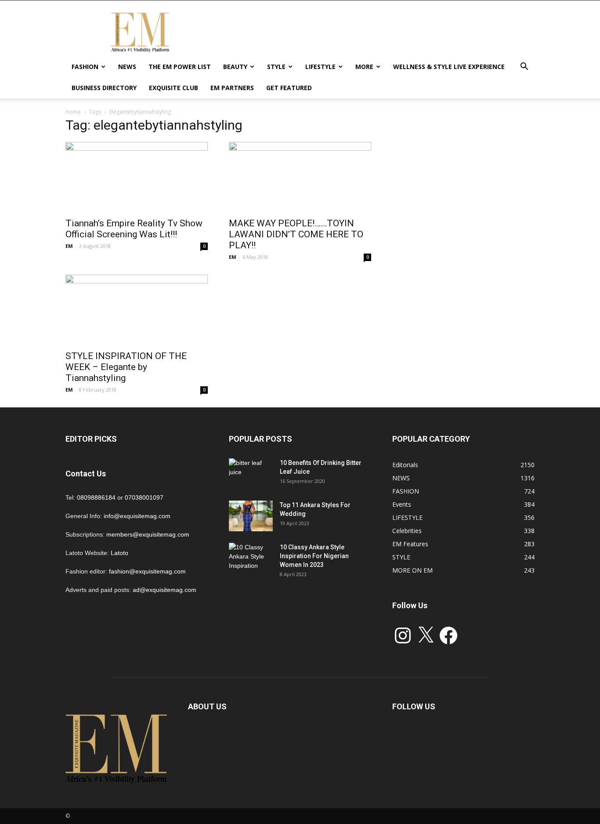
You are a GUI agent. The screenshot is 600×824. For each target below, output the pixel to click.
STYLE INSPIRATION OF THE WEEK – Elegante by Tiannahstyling (126, 367)
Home (73, 112)
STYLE (276, 66)
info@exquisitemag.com (137, 515)
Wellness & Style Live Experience (449, 66)
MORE (364, 66)
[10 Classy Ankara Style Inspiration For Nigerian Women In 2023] (251, 558)
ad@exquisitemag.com (164, 589)
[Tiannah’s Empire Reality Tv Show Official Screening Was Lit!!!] (136, 177)
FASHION (85, 66)
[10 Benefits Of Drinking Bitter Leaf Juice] (251, 473)
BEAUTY (235, 66)
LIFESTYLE (320, 66)
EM (69, 246)
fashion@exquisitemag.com (147, 571)
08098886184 (96, 497)
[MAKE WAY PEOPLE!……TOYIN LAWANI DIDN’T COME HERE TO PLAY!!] (300, 177)
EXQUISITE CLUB (173, 87)
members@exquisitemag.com (147, 534)
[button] (524, 67)
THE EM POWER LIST (179, 66)
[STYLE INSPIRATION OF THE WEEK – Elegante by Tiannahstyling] (136, 310)
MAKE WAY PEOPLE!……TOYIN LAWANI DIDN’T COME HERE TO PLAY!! (296, 234)
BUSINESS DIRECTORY (104, 87)
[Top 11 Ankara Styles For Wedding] (251, 516)
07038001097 (144, 497)
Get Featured (289, 87)
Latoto (119, 552)
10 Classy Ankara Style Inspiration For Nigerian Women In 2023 (314, 556)
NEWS (127, 66)
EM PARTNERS (232, 87)
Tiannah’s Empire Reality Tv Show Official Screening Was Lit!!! (133, 229)
